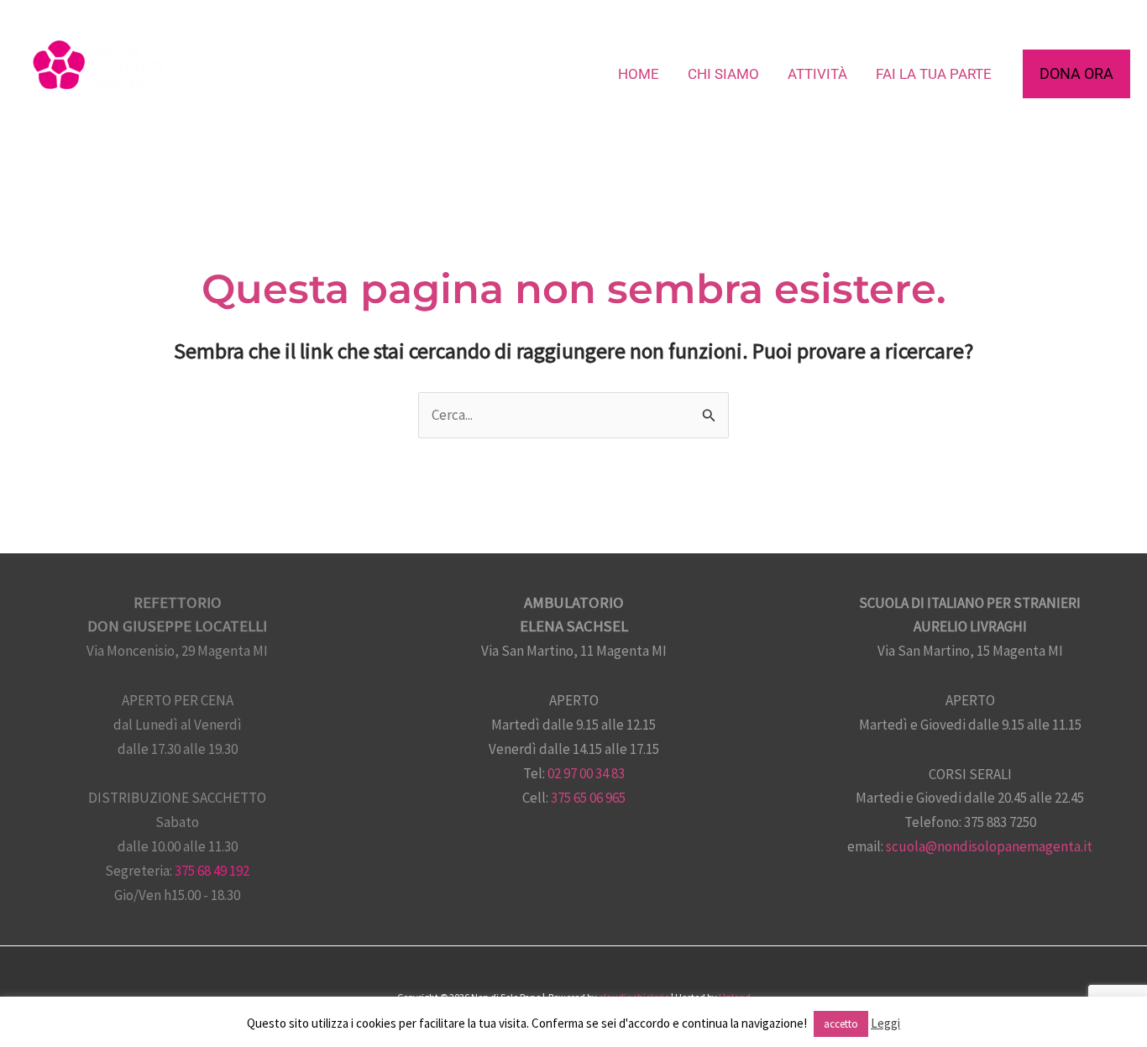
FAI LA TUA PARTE (934, 73)
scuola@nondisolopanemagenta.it (989, 846)
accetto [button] (841, 1024)
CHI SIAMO (723, 73)
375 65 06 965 (588, 797)
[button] (1076, 74)
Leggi (885, 1023)
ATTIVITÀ (817, 73)
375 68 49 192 (212, 870)
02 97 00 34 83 (586, 773)
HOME (638, 73)
